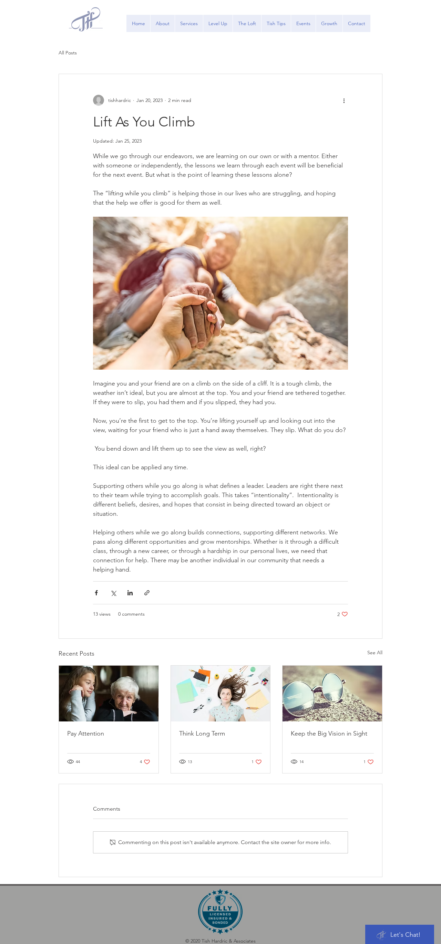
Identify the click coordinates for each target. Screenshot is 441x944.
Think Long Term (202, 733)
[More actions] (344, 100)
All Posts (68, 53)
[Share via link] (147, 592)
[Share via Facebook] (96, 592)
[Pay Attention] (108, 693)
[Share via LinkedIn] (130, 592)
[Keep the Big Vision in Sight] (332, 693)
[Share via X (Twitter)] (113, 592)
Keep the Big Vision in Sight (329, 733)
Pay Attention (85, 733)
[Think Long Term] (220, 693)
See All (374, 652)
